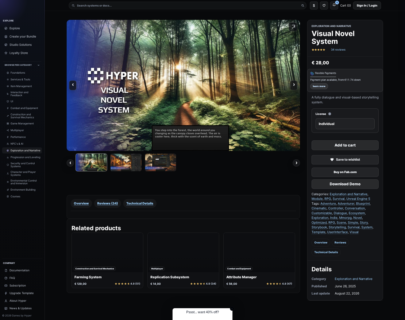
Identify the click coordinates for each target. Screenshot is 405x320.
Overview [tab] (81, 203)
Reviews (340, 242)
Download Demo (345, 184)
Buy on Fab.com (345, 172)
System (367, 227)
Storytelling (337, 227)
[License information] (330, 114)
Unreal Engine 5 (358, 199)
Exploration (320, 218)
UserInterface (337, 232)
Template (318, 232)
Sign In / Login (367, 5)
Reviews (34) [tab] (107, 203)
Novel (357, 218)
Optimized (319, 223)
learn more (319, 86)
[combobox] (187, 5)
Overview (320, 242)
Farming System (88, 277)
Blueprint (363, 204)
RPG (327, 199)
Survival (339, 199)
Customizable (322, 213)
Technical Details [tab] (139, 203)
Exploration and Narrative (348, 194)
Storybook (319, 227)
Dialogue (340, 213)
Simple (353, 223)
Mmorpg (345, 218)
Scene (341, 223)
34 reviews (338, 49)
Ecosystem (357, 213)
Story (364, 223)
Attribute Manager (241, 277)
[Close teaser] (232, 308)
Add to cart (345, 145)
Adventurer (346, 204)
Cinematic (319, 208)
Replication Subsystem (169, 277)
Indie (334, 218)
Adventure (328, 204)
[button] (202, 314)
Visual (354, 232)
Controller (335, 208)
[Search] (303, 5)
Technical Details (326, 252)
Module (317, 199)
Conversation (355, 208)
